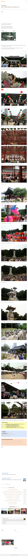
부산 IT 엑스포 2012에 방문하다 (12, 489)
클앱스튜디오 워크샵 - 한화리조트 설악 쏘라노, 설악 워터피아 (11, 494)
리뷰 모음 (7, 487)
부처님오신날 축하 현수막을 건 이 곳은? (12, 499)
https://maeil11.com (4, 472)
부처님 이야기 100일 (5, 473)
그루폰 (8, 433)
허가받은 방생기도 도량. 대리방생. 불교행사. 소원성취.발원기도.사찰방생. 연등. (11, 479)
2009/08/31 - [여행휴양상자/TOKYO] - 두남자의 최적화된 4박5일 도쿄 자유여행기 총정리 (13, 441)
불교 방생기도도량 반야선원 (6, 478)
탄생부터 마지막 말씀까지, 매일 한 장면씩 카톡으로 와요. (9, 474)
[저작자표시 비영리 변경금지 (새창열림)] (9, 484)
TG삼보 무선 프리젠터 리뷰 (11, 502)
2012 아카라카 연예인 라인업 (11, 503)
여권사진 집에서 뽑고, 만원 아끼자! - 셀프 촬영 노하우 (8, 434)
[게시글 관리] (4, 484)
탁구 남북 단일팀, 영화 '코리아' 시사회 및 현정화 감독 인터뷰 (11, 500)
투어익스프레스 (4, 425)
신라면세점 (11, 432)
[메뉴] (26, 1)
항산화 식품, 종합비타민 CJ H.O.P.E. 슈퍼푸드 (12, 497)
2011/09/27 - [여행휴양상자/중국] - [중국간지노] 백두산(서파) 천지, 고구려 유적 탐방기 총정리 (13, 443)
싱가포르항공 (4, 427)
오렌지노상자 (3, 487)
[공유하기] (3, 484)
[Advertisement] (14, 17)
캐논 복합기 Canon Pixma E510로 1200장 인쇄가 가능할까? (11, 491)
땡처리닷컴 (3, 424)
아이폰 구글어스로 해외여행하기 (6, 435)
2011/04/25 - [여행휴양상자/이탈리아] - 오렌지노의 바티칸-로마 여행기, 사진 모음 (12, 440)
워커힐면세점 (7, 432)
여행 (9, 433)
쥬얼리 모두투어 (4, 426)
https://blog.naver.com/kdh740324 (6, 477)
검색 (19, 532)
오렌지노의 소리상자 (5, 518)
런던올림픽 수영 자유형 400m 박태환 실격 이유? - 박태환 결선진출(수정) (12, 492)
